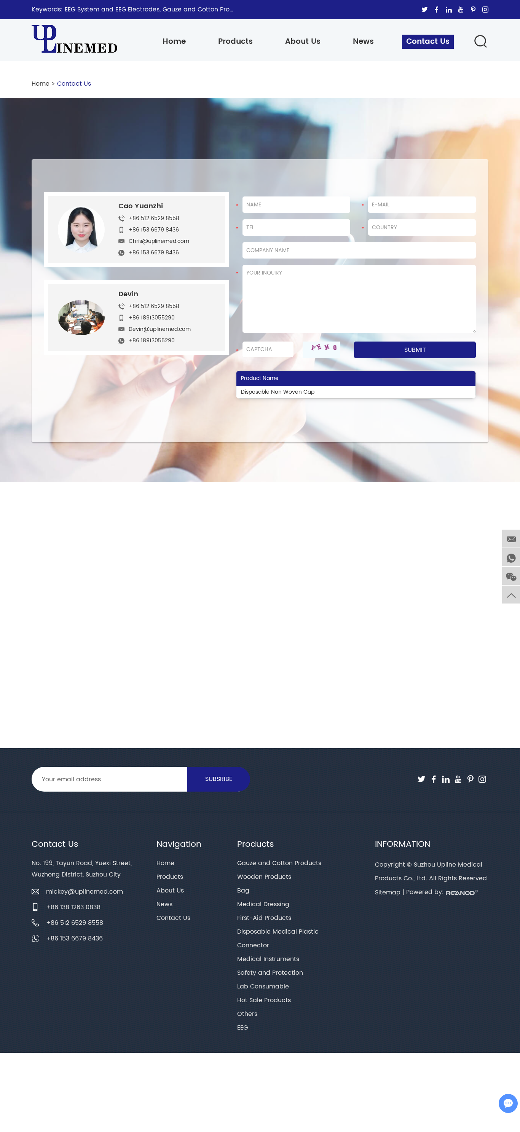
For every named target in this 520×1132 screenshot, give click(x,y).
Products (235, 41)
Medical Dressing (263, 904)
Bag (243, 891)
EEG (242, 1028)
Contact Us (428, 41)
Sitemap (387, 892)
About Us (303, 41)
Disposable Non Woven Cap (277, 392)
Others (247, 1014)
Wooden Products (264, 877)
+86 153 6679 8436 (154, 252)
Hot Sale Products (264, 1000)
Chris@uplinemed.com (159, 241)
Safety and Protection (270, 973)
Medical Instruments (268, 959)
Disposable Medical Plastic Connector (278, 938)
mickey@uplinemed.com (84, 892)
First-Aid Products (264, 918)
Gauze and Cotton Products (205, 9)
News (363, 41)
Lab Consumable (263, 986)
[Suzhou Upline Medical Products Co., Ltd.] (74, 35)
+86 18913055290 (152, 340)
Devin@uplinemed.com (160, 329)
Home (174, 41)
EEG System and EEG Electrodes (112, 9)
